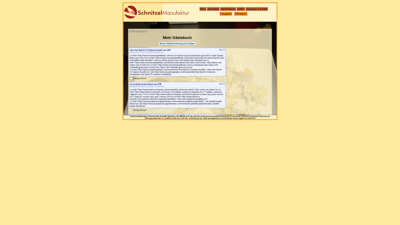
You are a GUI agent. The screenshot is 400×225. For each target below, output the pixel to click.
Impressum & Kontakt (256, 9)
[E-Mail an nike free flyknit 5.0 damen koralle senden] (223, 50)
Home (203, 9)
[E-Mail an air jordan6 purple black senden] (223, 84)
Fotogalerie (225, 14)
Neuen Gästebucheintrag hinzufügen (177, 43)
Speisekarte (213, 9)
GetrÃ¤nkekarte (228, 9)
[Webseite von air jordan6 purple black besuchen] (220, 84)
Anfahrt (240, 9)
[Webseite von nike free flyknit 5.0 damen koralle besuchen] (220, 50)
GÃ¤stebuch (241, 14)
